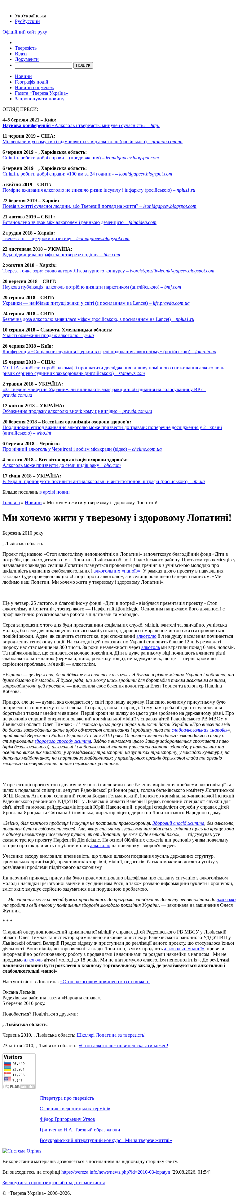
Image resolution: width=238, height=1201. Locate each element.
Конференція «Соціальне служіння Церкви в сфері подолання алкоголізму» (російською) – (109, 351)
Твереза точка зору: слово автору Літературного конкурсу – (108, 270)
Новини (23, 76)
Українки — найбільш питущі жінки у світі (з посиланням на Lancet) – (96, 303)
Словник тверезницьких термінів (75, 1108)
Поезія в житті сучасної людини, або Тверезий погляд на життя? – (99, 206)
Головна (11, 502)
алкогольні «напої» (184, 948)
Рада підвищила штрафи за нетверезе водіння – (61, 254)
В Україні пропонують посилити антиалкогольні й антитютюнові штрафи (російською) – (103, 481)
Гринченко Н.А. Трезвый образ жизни (80, 1129)
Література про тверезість (67, 1098)
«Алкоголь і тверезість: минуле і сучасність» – (81, 125)
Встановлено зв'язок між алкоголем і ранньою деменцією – (79, 222)
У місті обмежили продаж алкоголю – (48, 335)
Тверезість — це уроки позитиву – (66, 238)
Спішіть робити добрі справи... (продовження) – (80, 157)
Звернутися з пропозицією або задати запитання (53, 1182)
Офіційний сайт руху (24, 31)
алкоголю (146, 636)
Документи (27, 59)
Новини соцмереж (34, 87)
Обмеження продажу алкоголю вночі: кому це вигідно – (77, 411)
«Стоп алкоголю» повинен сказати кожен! (105, 981)
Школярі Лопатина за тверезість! (111, 1035)
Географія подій (31, 81)
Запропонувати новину (39, 98)
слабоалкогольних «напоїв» (200, 730)
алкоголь (150, 647)
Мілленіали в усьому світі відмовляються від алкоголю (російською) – (92, 141)
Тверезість (26, 48)
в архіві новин (54, 492)
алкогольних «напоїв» (117, 570)
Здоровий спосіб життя (178, 823)
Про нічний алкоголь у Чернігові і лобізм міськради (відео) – (82, 449)
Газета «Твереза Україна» (41, 93)
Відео (21, 53)
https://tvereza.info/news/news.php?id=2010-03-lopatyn (115, 1172)
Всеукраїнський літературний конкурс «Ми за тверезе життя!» (106, 1140)
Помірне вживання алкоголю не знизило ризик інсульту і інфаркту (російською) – (98, 190)
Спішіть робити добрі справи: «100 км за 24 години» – (87, 173)
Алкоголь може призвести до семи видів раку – (61, 465)
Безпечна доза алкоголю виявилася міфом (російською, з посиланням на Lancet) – (98, 319)
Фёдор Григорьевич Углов (67, 1119)
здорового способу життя (63, 741)
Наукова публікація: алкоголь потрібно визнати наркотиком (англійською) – (91, 287)
